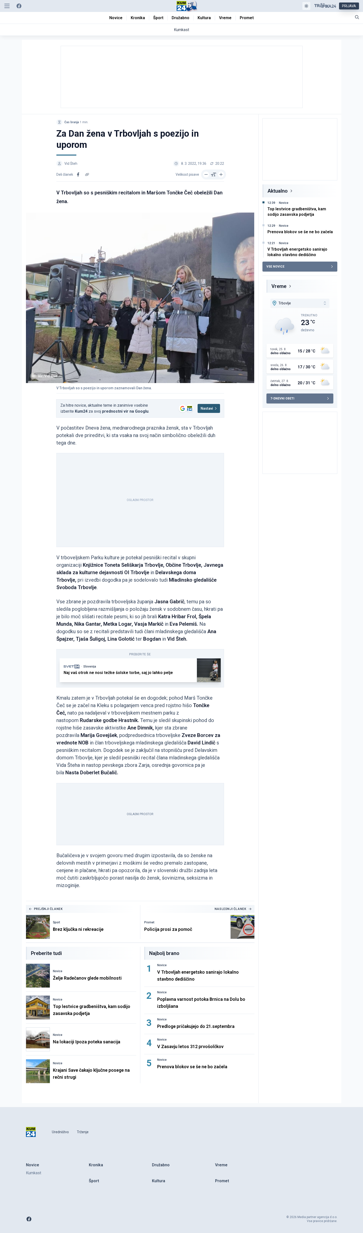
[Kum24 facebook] (19, 6)
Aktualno (277, 190)
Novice (57, 971)
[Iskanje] (357, 17)
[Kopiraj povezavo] (87, 174)
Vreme (278, 286)
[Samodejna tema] (306, 6)
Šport (56, 922)
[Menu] (7, 6)
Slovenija (89, 666)
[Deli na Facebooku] (78, 174)
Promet (149, 922)
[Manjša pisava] (206, 174)
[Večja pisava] (221, 174)
